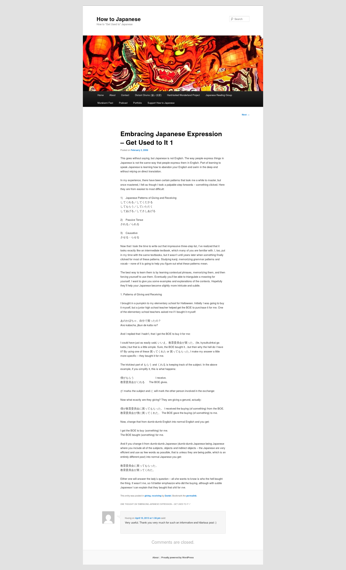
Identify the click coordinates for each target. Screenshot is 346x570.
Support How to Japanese (161, 102)
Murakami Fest (105, 102)
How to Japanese (119, 19)
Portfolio (137, 102)
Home (100, 95)
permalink (191, 495)
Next (245, 114)
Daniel (168, 495)
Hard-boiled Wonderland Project (183, 95)
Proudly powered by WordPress (177, 557)
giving (148, 495)
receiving (156, 495)
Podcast (123, 102)
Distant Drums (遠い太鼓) (148, 95)
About (112, 95)
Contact (125, 95)
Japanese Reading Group (219, 95)
